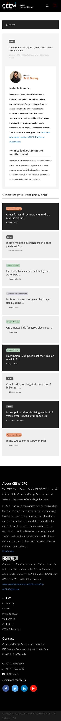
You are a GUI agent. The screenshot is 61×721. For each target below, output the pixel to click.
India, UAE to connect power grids (26, 440)
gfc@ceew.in (12, 673)
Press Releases (9, 613)
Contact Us (7, 624)
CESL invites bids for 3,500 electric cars (29, 327)
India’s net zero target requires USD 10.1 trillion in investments (29, 137)
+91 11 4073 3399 (15, 668)
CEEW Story (8, 603)
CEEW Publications (11, 629)
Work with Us (8, 618)
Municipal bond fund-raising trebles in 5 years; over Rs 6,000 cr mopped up (29, 414)
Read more (8, 551)
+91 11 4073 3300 (15, 663)
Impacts (6, 608)
